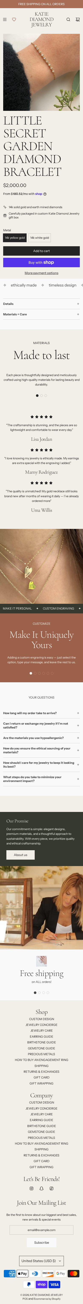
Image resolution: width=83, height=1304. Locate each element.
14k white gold (39, 238)
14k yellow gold (15, 238)
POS (25, 1298)
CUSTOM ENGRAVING (51, 608)
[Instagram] (31, 1188)
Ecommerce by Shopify (47, 1298)
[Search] (68, 19)
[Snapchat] (41, 1188)
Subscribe (41, 1242)
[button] (37, 395)
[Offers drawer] (14, 19)
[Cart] (77, 19)
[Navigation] (4, 19)
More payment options (41, 273)
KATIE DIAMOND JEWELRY (41, 19)
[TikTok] (51, 1188)
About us (20, 855)
